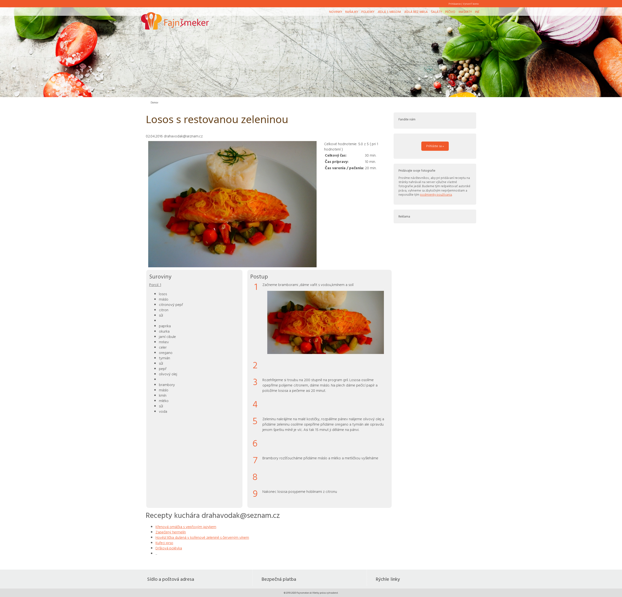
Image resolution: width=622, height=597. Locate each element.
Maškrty (465, 11)
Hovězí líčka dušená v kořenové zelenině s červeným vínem (202, 537)
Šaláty (436, 11)
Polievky (367, 11)
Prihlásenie (455, 4)
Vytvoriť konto (471, 4)
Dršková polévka (169, 548)
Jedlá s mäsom (389, 11)
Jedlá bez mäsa (416, 11)
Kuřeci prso (164, 543)
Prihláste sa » (435, 145)
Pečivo (450, 11)
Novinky (335, 11)
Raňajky (351, 11)
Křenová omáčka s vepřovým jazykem (186, 527)
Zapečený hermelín (171, 532)
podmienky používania (436, 194)
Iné (477, 11)
